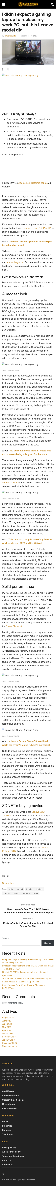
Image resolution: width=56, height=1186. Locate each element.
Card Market (8, 1091)
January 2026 (8, 1039)
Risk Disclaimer (9, 1108)
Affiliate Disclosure (11, 1151)
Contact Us (7, 1164)
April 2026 (6, 1030)
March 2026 (7, 1033)
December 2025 (9, 1042)
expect (20, 889)
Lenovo (7, 893)
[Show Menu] (3, 4)
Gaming (29, 889)
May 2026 (6, 1026)
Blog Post (7, 1125)
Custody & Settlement (13, 1099)
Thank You (7, 1134)
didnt (11, 889)
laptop (39, 889)
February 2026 (9, 1036)
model (16, 893)
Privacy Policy (9, 1147)
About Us (6, 1160)
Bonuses (6, 1130)
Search (5, 938)
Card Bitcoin (13, 1179)
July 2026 (6, 1020)
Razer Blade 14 (14, 626)
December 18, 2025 (29, 35)
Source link (8, 883)
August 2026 (8, 1017)
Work (35, 893)
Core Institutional (10, 1095)
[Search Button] (52, 4)
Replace (26, 893)
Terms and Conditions (13, 1155)
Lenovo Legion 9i (15, 262)
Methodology (8, 1104)
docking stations (10, 482)
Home (5, 1121)
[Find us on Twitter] (3, 1174)
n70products (10, 35)
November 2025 (9, 1046)
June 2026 (7, 1023)
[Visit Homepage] (28, 4)
